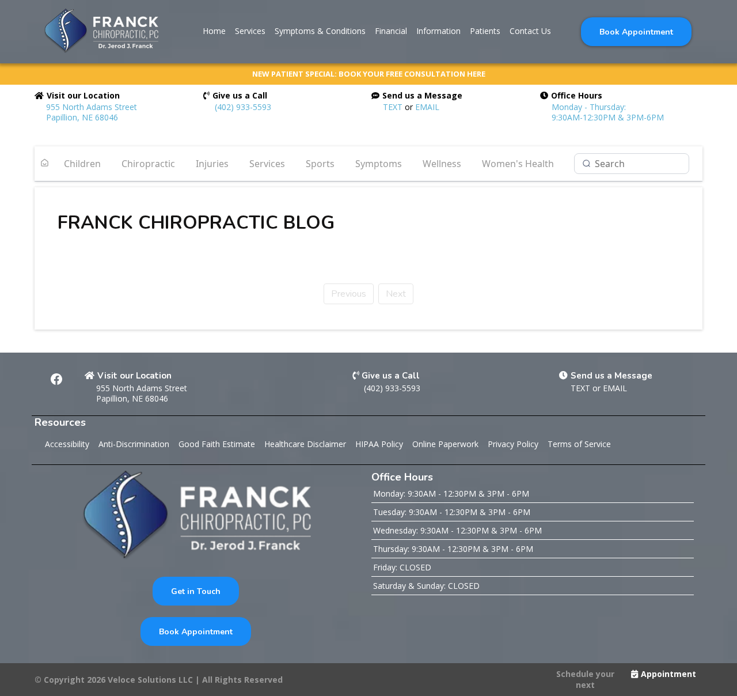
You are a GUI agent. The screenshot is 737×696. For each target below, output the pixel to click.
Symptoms (378, 163)
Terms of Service (579, 443)
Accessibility (67, 443)
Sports (320, 163)
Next (396, 294)
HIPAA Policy (379, 443)
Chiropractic (148, 163)
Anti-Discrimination (133, 443)
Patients (485, 30)
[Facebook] (56, 379)
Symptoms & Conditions (320, 30)
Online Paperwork (445, 443)
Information (438, 30)
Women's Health (518, 163)
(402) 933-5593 (243, 106)
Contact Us (530, 30)
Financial (391, 30)
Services (250, 30)
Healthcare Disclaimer (305, 443)
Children (82, 163)
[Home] (44, 163)
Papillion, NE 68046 (132, 398)
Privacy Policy (513, 443)
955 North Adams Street (141, 388)
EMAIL (427, 106)
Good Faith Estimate (216, 443)
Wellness (442, 163)
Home (214, 30)
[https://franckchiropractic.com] (100, 31)
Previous (348, 294)
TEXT (392, 106)
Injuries (212, 163)
